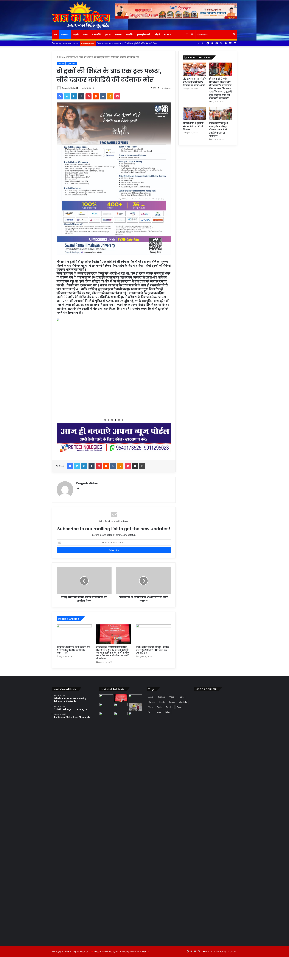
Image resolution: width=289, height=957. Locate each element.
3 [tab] (112, 420)
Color (182, 697)
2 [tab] (108, 420)
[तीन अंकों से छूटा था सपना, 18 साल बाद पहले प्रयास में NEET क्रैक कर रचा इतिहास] (153, 634)
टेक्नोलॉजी (96, 34)
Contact (232, 951)
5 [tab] (119, 420)
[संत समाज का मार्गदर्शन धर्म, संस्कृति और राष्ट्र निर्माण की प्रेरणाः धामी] (194, 69)
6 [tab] (122, 420)
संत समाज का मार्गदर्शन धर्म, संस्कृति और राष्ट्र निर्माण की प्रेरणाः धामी (194, 82)
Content (151, 702)
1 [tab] (105, 420)
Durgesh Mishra (69, 88)
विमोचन (167, 712)
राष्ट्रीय (76, 34)
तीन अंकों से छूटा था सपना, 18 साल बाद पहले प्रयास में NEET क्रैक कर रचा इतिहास (152, 650)
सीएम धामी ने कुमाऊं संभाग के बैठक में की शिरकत (193, 126)
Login (167, 34)
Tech (159, 707)
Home (62, 57)
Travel (179, 707)
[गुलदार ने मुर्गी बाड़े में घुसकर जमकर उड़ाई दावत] (121, 825)
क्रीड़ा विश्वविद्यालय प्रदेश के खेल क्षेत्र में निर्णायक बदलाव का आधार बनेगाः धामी (73, 650)
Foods (162, 702)
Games (172, 702)
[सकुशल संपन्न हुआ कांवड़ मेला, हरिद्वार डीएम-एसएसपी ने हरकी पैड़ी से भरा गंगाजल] (220, 113)
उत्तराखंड (64, 34)
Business (161, 697)
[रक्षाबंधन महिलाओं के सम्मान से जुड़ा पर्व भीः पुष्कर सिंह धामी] (121, 707)
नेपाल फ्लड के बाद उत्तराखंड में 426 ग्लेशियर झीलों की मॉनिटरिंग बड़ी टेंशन (127, 43)
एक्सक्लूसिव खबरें (143, 34)
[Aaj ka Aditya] (81, 15)
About (150, 697)
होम (55, 34)
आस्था (85, 34)
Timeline (169, 707)
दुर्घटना (107, 34)
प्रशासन (118, 34)
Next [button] (167, 367)
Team (150, 707)
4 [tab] (115, 420)
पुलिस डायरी (72, 63)
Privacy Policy (218, 951)
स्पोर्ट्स (157, 34)
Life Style (183, 702)
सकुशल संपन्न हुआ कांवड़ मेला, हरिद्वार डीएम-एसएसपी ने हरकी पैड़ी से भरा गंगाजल (218, 130)
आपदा (159, 712)
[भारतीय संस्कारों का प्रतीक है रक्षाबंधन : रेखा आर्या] (106, 707)
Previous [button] (60, 367)
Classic (172, 697)
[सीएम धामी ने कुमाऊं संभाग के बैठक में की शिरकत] (194, 113)
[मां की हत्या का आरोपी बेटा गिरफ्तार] (135, 716)
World (150, 712)
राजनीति (129, 34)
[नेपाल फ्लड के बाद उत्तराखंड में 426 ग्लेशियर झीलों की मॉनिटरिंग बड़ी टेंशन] (135, 707)
